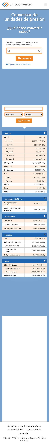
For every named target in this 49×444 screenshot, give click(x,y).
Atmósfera (8, 220)
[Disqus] (24, 349)
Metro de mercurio (12, 246)
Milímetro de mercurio (12, 242)
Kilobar (8, 177)
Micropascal (9, 155)
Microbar (8, 181)
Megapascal (8, 163)
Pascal (6, 137)
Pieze (6, 191)
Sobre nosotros (15, 426)
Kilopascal (8, 166)
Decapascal (9, 148)
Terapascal (9, 141)
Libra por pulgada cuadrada (10, 204)
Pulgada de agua (10, 275)
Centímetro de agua (12, 268)
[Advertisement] (24, 87)
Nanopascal (9, 159)
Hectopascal (8, 170)
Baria (6, 188)
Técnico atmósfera (11, 224)
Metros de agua (11, 272)
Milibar (6, 184)
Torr (5, 239)
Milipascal (9, 152)
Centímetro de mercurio (10, 250)
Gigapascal (9, 145)
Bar (5, 173)
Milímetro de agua (10, 265)
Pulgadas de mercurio (12, 255)
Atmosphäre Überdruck (12, 228)
